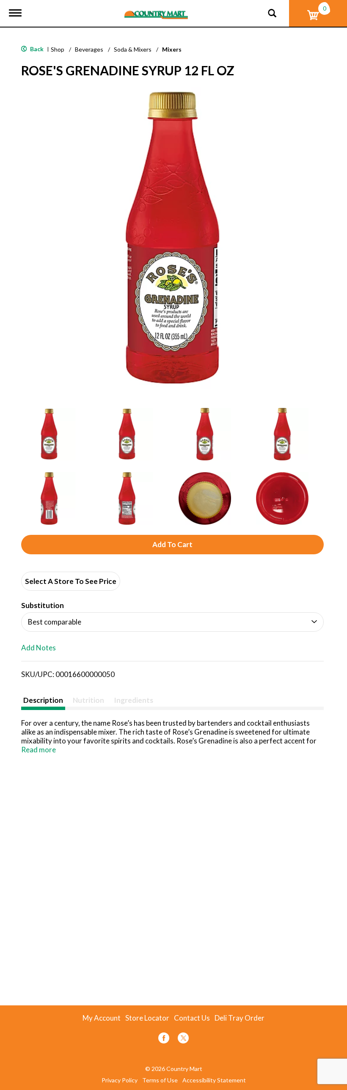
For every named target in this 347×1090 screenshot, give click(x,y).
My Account (102, 1018)
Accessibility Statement (214, 1080)
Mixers (172, 49)
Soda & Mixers (132, 49)
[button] (49, 434)
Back (36, 48)
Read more (38, 749)
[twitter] (183, 1039)
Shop (57, 49)
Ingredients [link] (133, 700)
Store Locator (147, 1018)
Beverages (89, 49)
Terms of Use (160, 1080)
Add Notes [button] (38, 648)
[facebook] (163, 1039)
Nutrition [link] (88, 700)
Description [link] (43, 700)
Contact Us (192, 1018)
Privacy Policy (120, 1080)
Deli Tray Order (239, 1018)
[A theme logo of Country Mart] (156, 9)
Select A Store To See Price (70, 581)
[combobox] (172, 622)
